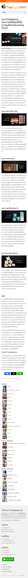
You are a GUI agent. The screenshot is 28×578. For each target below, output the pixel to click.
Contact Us (6, 569)
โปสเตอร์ (9, 397)
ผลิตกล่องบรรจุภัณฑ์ (16, 378)
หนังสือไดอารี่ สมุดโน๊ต (14, 500)
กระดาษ (3, 80)
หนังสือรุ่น (11, 486)
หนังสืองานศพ (12, 496)
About (5, 565)
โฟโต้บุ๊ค (10, 478)
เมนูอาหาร (10, 429)
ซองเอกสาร (10, 401)
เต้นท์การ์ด (10, 404)
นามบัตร (9, 415)
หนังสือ (9, 386)
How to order (7, 567)
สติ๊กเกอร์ (10, 419)
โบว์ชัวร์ (9, 411)
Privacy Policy (7, 571)
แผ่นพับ (9, 408)
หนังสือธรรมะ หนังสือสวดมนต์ (14, 426)
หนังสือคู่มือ (11, 489)
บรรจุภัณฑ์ (11, 378)
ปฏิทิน (9, 433)
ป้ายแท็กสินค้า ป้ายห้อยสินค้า (14, 390)
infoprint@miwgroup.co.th (9, 531)
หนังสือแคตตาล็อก (13, 493)
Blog (7, 30)
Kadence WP (23, 575)
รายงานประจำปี (12, 482)
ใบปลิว (9, 437)
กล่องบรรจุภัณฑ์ (6, 48)
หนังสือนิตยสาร (11, 393)
